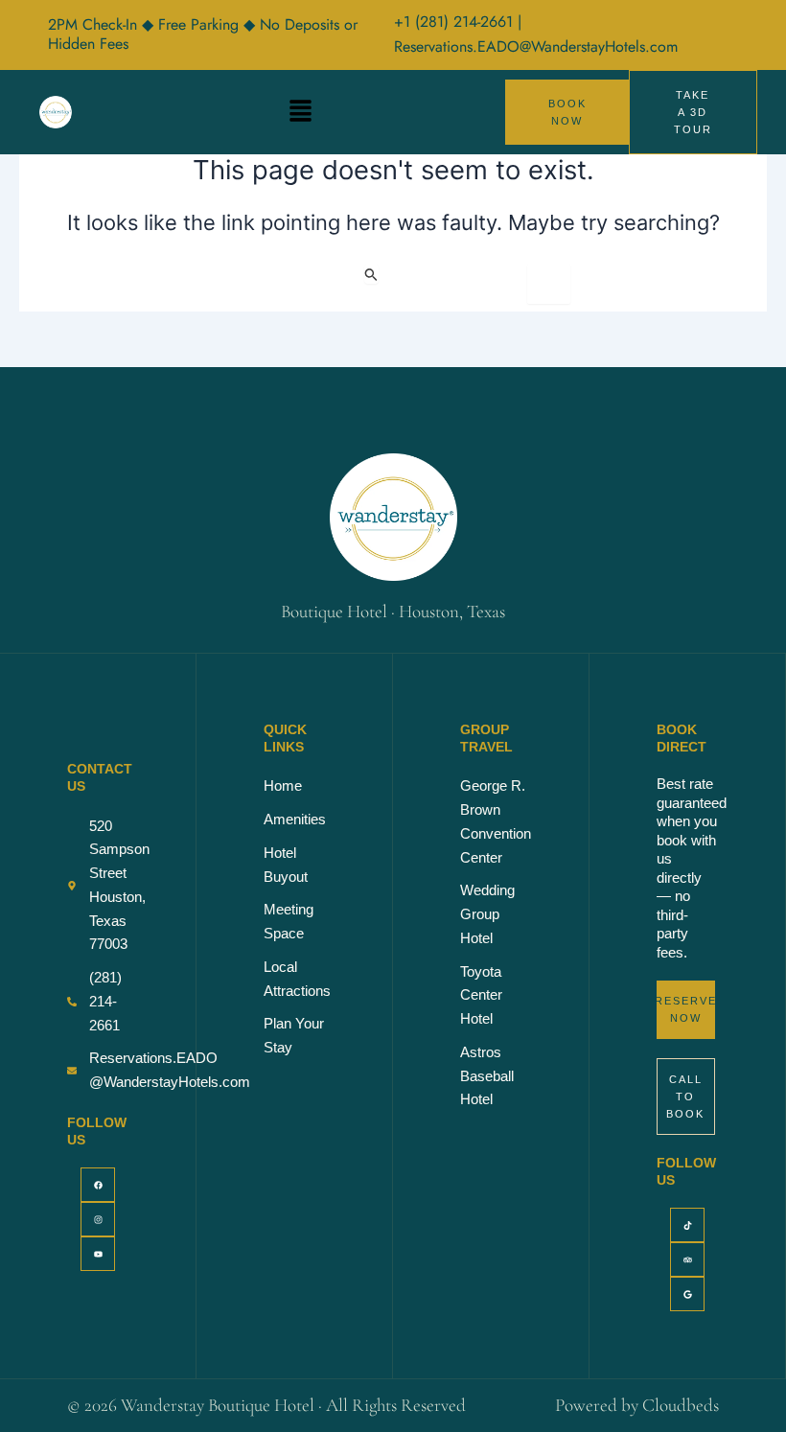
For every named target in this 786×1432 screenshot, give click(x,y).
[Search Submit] (371, 274)
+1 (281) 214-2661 (456, 22)
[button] (301, 111)
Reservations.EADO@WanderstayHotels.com (536, 46)
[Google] (687, 1294)
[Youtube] (98, 1253)
